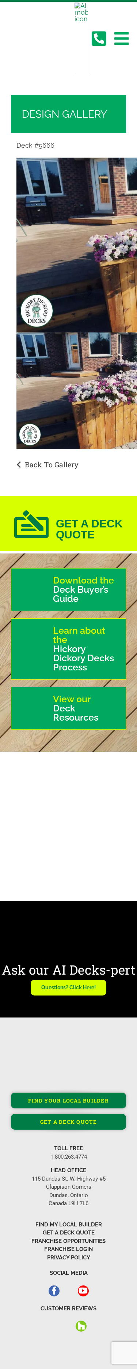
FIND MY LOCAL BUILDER (68, 1224)
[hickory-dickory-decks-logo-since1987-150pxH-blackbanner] (19, 29)
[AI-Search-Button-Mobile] (81, 5)
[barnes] (32, 853)
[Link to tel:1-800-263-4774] (99, 38)
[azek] (103, 793)
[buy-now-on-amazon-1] (32, 870)
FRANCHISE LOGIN (68, 1249)
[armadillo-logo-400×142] (34, 797)
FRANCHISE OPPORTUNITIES (68, 1241)
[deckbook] (92, 846)
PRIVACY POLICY (68, 1257)
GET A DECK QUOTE (69, 1232)
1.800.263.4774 (68, 1156)
